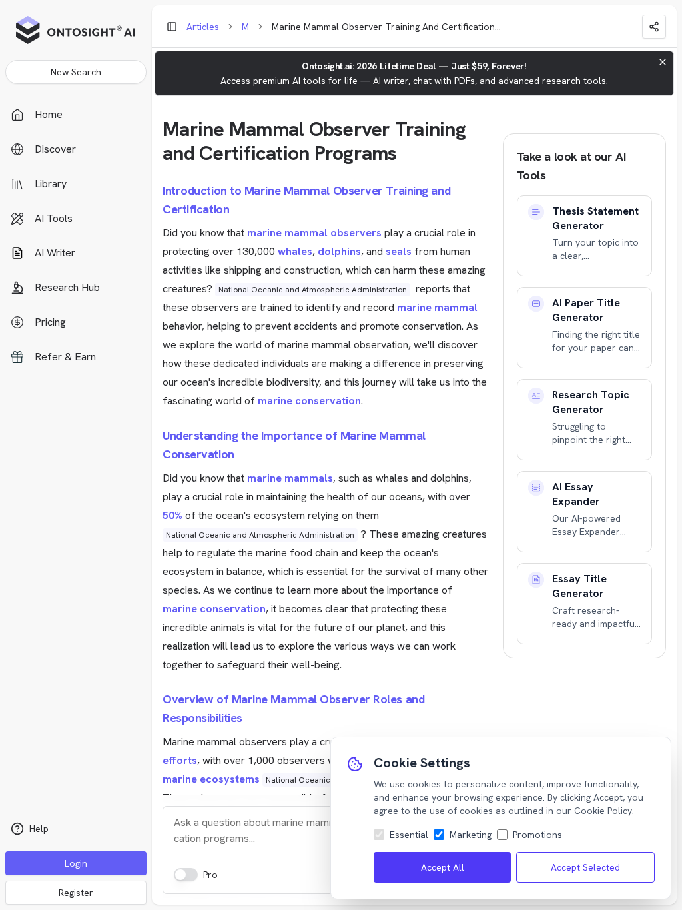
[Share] (654, 27)
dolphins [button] (339, 251)
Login (76, 863)
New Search (76, 72)
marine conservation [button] (309, 401)
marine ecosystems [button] (211, 779)
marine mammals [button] (290, 478)
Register (76, 893)
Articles (202, 27)
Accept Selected (585, 867)
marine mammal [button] (437, 307)
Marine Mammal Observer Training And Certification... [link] (386, 27)
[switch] (186, 874)
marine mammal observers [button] (314, 233)
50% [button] (172, 515)
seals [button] (399, 251)
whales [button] (295, 251)
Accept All (442, 867)
